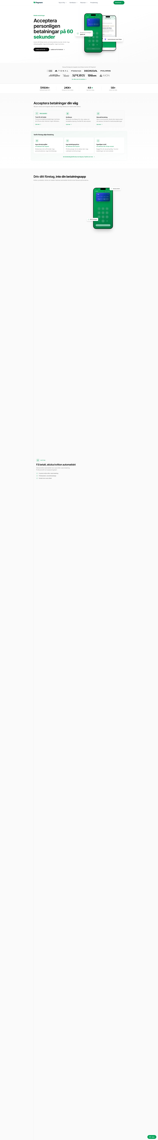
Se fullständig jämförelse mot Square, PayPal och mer (78, 156)
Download (118, 2)
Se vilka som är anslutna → (79, 79)
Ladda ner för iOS (40, 49)
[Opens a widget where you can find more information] (151, 1137)
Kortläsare (73, 2)
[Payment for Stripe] (38, 3)
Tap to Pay (62, 2)
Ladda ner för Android (57, 49)
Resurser (83, 2)
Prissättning (94, 2)
